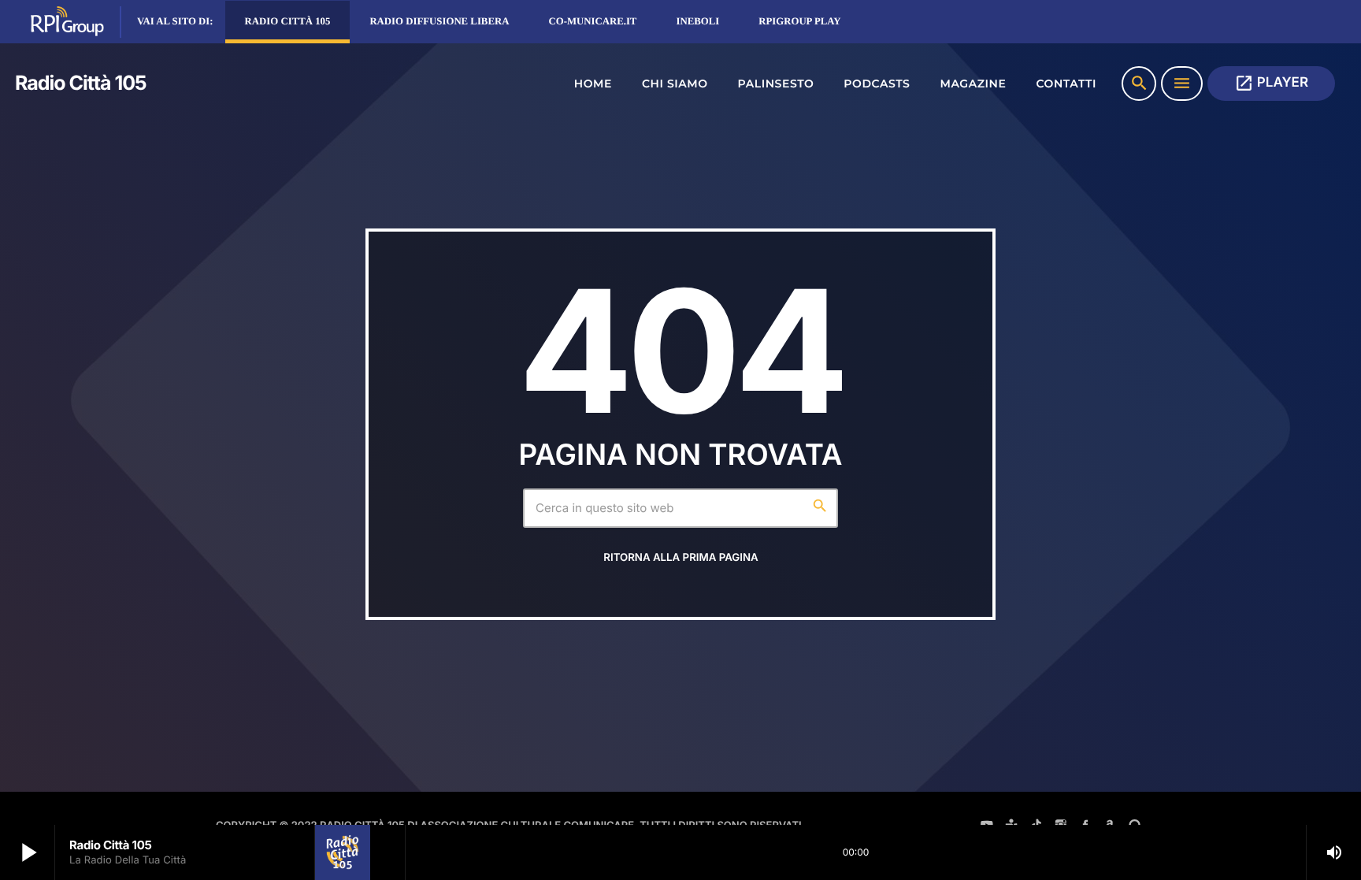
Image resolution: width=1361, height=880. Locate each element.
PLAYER (1271, 83)
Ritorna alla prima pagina (680, 557)
